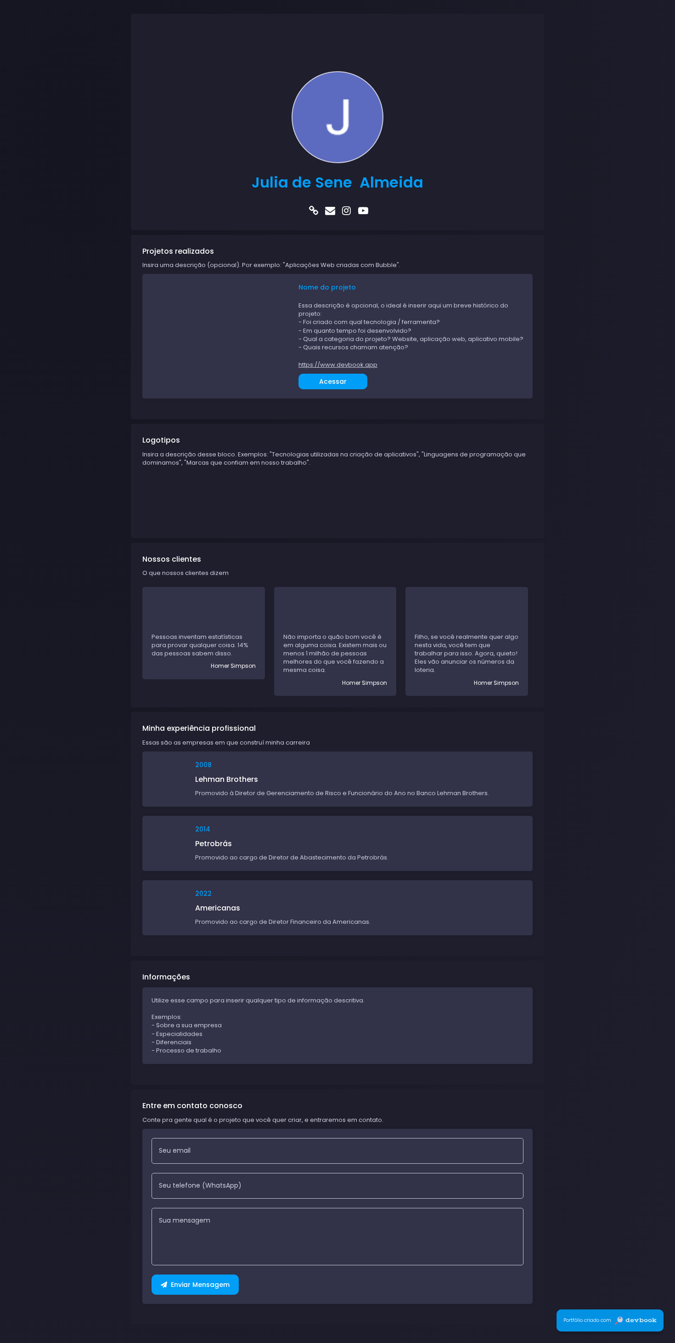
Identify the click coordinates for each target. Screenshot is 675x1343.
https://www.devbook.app (337, 365)
